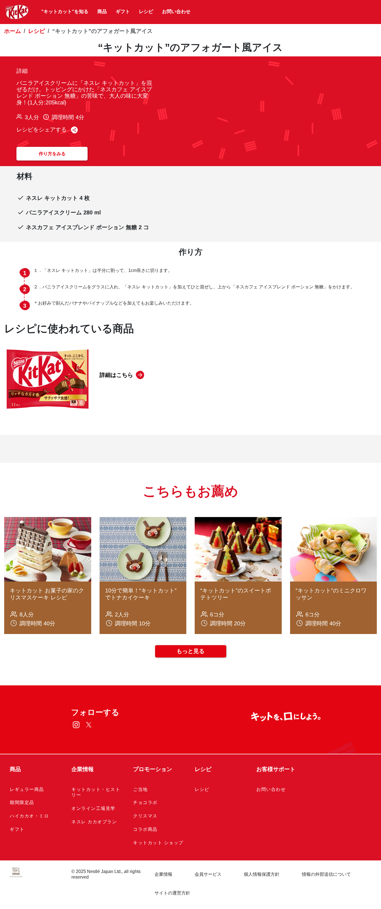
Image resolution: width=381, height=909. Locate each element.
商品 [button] (15, 769)
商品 (102, 11)
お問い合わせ (176, 11)
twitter (88, 724)
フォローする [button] (95, 712)
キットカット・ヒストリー (95, 792)
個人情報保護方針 (261, 874)
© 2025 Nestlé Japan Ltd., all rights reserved (106, 874)
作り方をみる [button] (52, 153)
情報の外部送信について (326, 874)
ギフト (123, 11)
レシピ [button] (203, 769)
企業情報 (163, 874)
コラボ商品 (145, 829)
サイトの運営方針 (172, 893)
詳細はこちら (116, 375)
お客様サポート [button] (275, 769)
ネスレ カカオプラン (94, 821)
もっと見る (190, 651)
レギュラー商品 (27, 789)
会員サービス (208, 874)
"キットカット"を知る (64, 11)
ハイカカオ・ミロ (29, 816)
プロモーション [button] (152, 769)
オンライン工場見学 (93, 808)
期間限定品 (22, 802)
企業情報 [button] (82, 769)
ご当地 (140, 789)
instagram (76, 724)
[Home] (17, 12)
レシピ (146, 11)
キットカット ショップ (158, 842)
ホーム (12, 31)
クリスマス (145, 816)
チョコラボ (145, 802)
